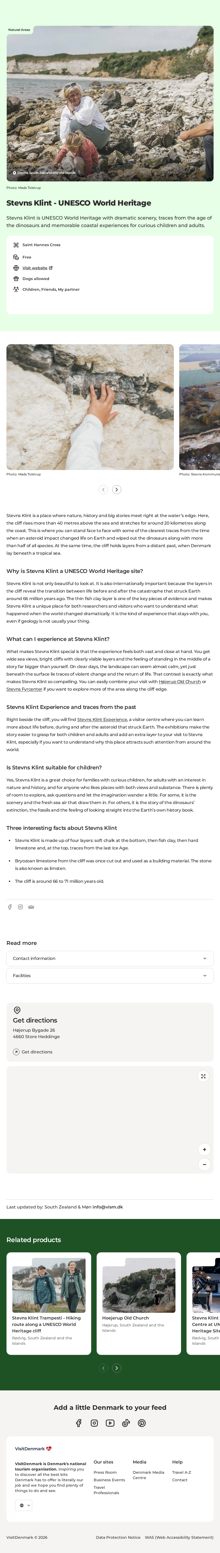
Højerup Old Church (180, 681)
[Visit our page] (94, 1423)
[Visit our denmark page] (78, 1423)
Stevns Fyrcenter (24, 689)
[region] (110, 1120)
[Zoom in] (204, 1149)
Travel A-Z (181, 1472)
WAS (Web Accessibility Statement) (179, 1537)
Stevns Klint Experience (102, 719)
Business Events (109, 1479)
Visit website (35, 268)
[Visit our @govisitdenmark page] (126, 1423)
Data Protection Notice (118, 1537)
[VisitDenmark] (33, 1448)
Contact (180, 1479)
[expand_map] (203, 1076)
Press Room (105, 1472)
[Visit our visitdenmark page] (110, 1423)
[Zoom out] (204, 1164)
